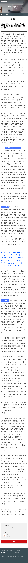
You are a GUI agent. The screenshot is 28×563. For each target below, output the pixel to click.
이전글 (8, 545)
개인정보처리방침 (4, 550)
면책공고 (11, 550)
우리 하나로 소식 (7, 14)
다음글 (19, 545)
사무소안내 (17, 550)
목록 (14, 541)
